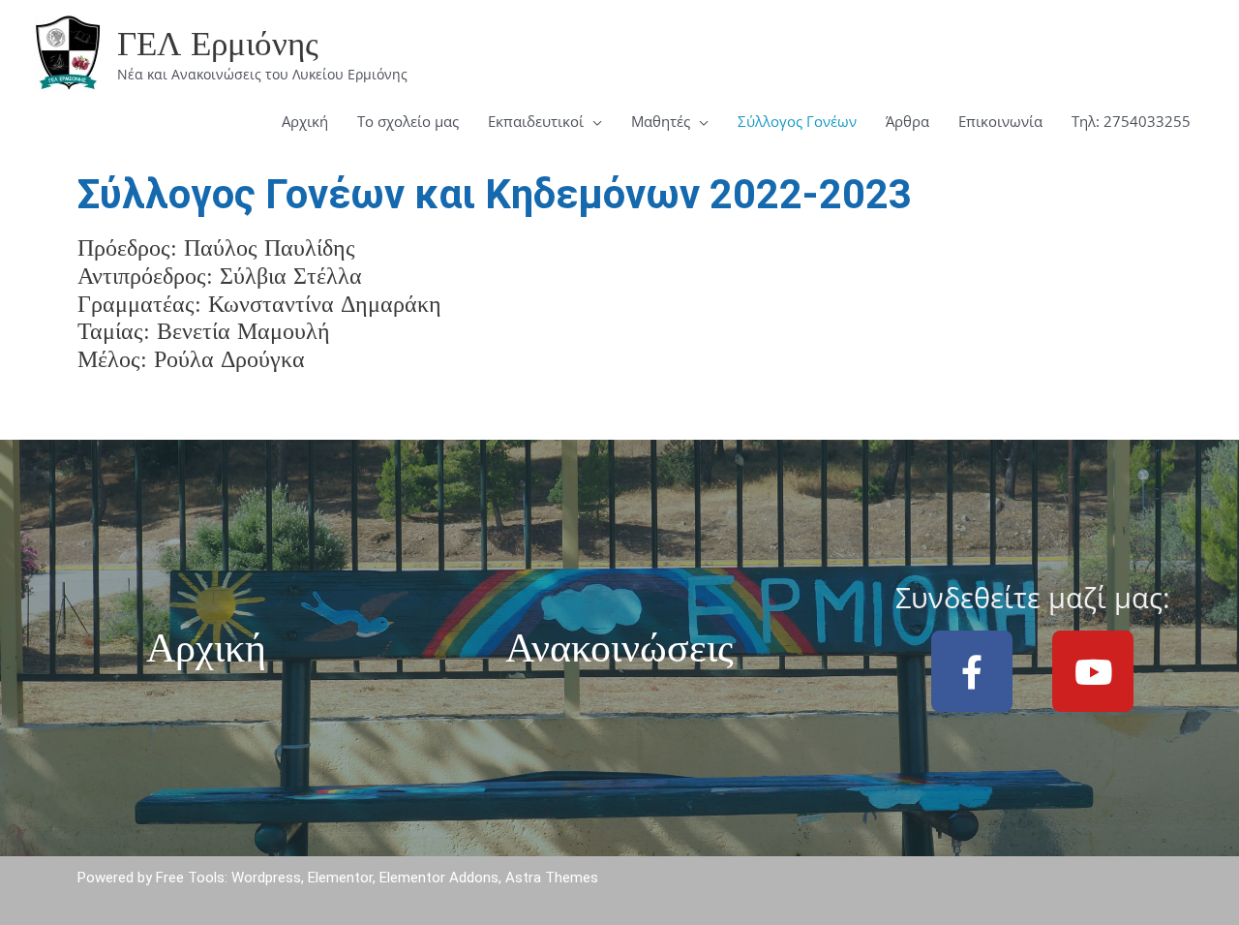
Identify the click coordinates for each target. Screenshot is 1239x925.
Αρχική (305, 121)
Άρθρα (907, 121)
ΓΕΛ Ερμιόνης (217, 43)
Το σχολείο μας (408, 121)
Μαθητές (660, 121)
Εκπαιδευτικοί (536, 121)
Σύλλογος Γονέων (797, 121)
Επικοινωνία (1000, 121)
